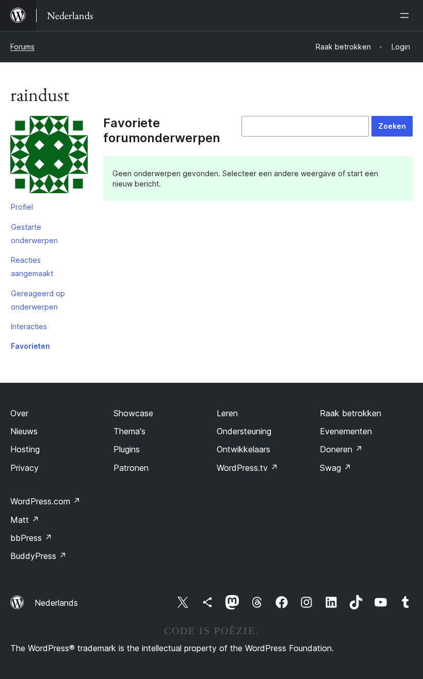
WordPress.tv (247, 468)
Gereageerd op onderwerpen (38, 300)
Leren (227, 413)
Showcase (133, 413)
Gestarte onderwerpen (34, 234)
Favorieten (30, 346)
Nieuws (24, 431)
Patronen (131, 468)
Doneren (341, 449)
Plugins (126, 449)
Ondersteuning (244, 431)
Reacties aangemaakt (32, 267)
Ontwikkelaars (243, 449)
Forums (22, 46)
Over (19, 413)
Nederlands (56, 603)
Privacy (24, 468)
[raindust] (49, 156)
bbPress (31, 538)
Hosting (25, 449)
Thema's (129, 431)
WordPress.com (45, 501)
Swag (335, 468)
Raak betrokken (350, 413)
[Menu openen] (406, 15)
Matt (24, 520)
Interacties (29, 326)
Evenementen (346, 431)
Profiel (22, 206)
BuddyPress (38, 556)
